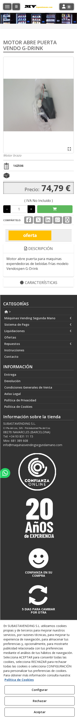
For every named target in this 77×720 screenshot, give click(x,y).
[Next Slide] (68, 105)
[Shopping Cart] (55, 209)
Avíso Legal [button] (12, 394)
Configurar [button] (40, 690)
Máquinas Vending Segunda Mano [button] (29, 318)
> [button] (9, 312)
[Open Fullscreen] (69, 149)
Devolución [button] (12, 381)
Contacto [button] (11, 357)
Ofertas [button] (10, 337)
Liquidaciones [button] (14, 331)
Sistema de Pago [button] (16, 324)
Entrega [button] (10, 375)
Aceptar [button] (40, 712)
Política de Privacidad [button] (20, 400)
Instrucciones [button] (14, 350)
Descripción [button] (40, 248)
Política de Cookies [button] (18, 407)
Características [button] (40, 282)
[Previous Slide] (8, 105)
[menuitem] (38, 312)
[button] (16, 6)
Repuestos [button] (12, 344)
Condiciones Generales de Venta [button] (28, 387)
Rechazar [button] (40, 701)
